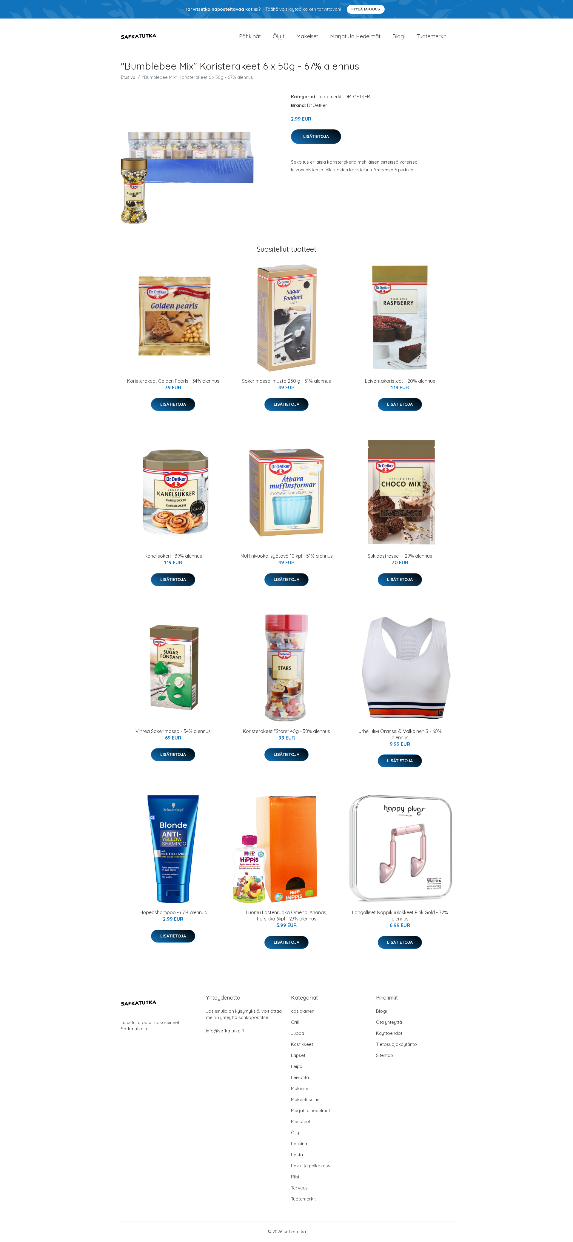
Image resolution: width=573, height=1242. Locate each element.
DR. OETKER (357, 96)
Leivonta (300, 1077)
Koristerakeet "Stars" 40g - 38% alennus (286, 731)
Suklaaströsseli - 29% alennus (400, 556)
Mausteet (300, 1121)
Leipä (296, 1066)
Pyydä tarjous (366, 9)
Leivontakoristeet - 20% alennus (400, 381)
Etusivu (128, 77)
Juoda (297, 1033)
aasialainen (302, 1011)
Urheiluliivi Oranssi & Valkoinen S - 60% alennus (400, 734)
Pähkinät (250, 36)
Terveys (299, 1188)
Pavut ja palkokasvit (312, 1166)
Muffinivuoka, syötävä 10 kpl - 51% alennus (287, 556)
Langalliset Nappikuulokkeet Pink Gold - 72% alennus (400, 915)
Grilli (295, 1022)
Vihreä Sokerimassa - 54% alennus (173, 731)
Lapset (298, 1055)
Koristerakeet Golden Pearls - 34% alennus (173, 381)
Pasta (297, 1155)
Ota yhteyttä (389, 1022)
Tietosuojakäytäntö (396, 1044)
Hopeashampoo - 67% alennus (173, 912)
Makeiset (307, 36)
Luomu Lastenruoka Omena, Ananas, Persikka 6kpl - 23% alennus (286, 915)
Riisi (295, 1177)
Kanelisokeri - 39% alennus (173, 556)
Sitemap (384, 1055)
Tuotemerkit (431, 36)
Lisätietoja (316, 136)
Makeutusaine (305, 1099)
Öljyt (278, 36)
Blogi (398, 36)
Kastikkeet (302, 1044)
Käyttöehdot (389, 1033)
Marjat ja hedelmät (355, 36)
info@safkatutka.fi (225, 1031)
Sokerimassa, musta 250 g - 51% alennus (286, 381)
